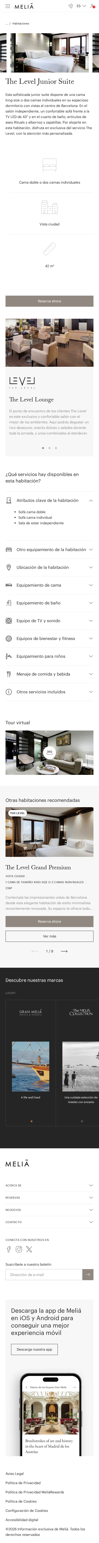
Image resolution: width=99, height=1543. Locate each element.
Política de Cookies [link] (21, 1501)
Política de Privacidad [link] (23, 1483)
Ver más (49, 936)
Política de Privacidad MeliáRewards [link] (35, 1492)
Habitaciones (20, 23)
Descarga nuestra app (34, 1349)
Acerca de (14, 1185)
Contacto (14, 1222)
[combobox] (81, 6)
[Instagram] (19, 1249)
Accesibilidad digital (22, 1520)
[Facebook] (9, 1249)
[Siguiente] (64, 951)
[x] (29, 1249)
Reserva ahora (49, 301)
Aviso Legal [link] (15, 1473)
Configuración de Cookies (27, 1510)
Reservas (13, 1197)
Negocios (13, 1210)
